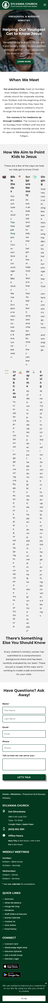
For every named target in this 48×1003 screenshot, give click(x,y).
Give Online (10, 925)
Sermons (9, 899)
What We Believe (13, 903)
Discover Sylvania (13, 951)
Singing (43, 180)
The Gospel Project (12, 230)
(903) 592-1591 (16, 829)
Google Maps (14, 824)
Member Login (12, 959)
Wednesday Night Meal (16, 947)
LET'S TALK (24, 777)
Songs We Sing (12, 906)
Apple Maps (27, 824)
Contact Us (10, 921)
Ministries (16, 794)
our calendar (14, 884)
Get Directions (16, 811)
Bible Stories (12, 184)
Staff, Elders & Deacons (16, 914)
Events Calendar (12, 918)
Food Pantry (10, 929)
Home (5, 794)
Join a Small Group (13, 955)
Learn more (24, 61)
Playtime (28, 379)
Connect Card (11, 944)
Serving (41, 379)
